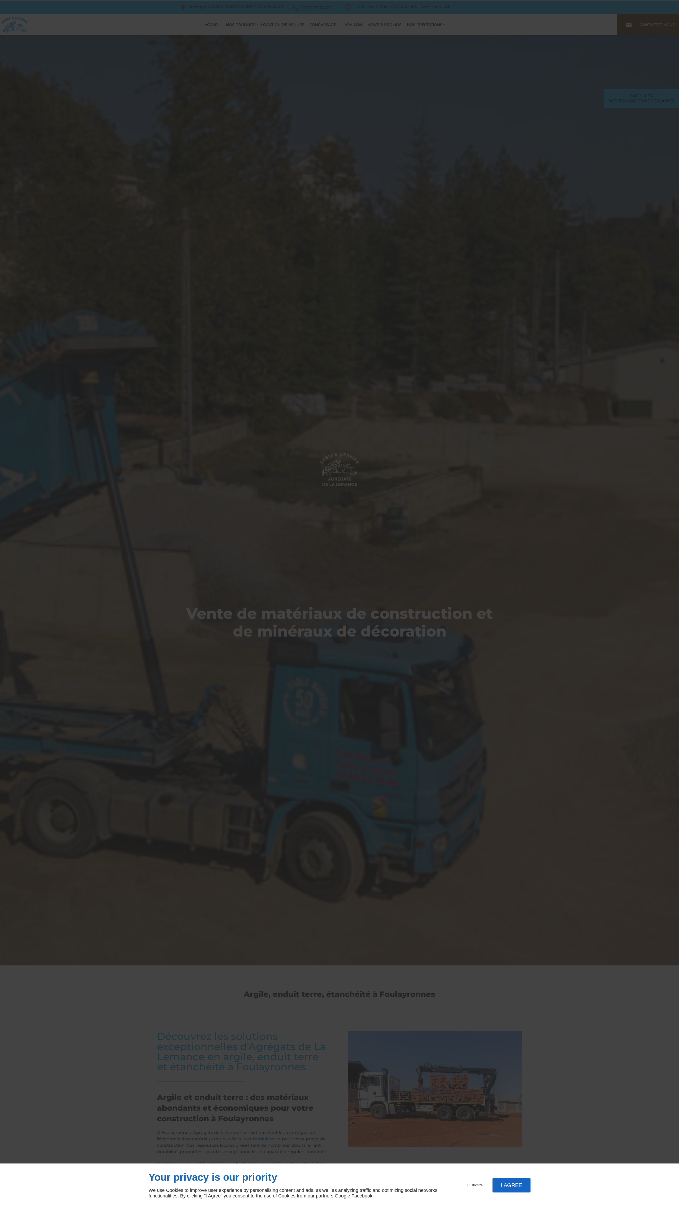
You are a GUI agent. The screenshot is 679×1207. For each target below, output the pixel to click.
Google (342, 1196)
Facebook (361, 1196)
